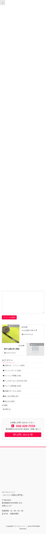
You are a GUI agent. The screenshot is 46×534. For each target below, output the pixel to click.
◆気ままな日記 (9, 401)
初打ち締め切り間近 (12, 349)
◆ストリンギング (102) (12, 370)
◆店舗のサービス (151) (12, 391)
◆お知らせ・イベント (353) (14, 365)
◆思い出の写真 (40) (10, 396)
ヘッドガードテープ (29, 330)
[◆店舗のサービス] (10, 334)
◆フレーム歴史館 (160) (12, 386)
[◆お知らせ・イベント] (35, 348)
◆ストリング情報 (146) (12, 376)
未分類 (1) (7, 409)
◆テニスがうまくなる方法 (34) (15, 381)
